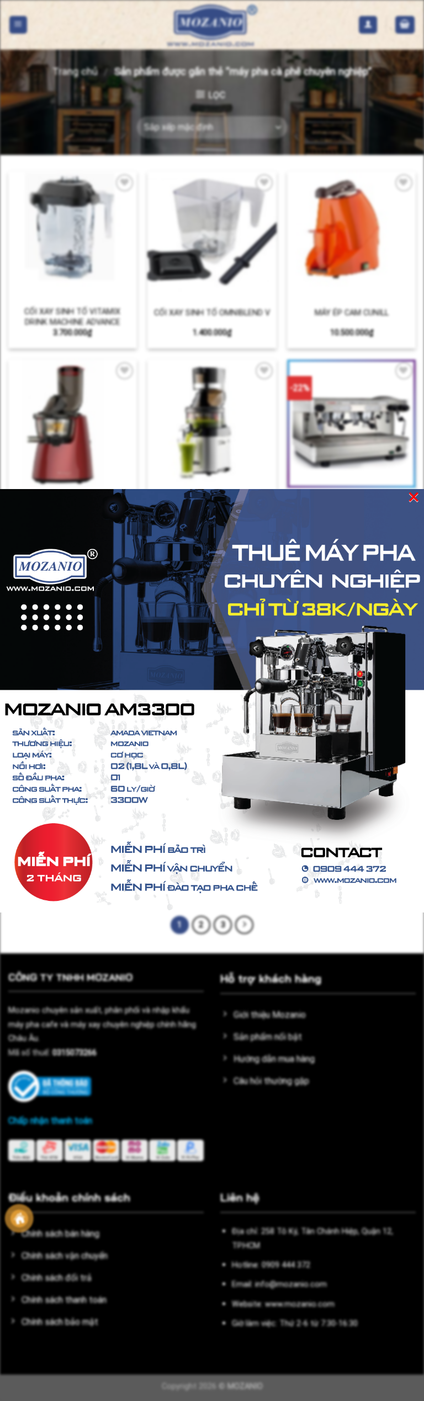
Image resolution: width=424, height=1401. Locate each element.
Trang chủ (75, 71)
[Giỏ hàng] (405, 25)
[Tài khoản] (368, 25)
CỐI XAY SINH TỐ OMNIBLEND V (212, 313)
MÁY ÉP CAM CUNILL (352, 313)
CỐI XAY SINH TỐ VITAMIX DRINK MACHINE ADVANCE (72, 317)
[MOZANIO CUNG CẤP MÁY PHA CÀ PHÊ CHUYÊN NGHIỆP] (212, 25)
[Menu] (18, 25)
